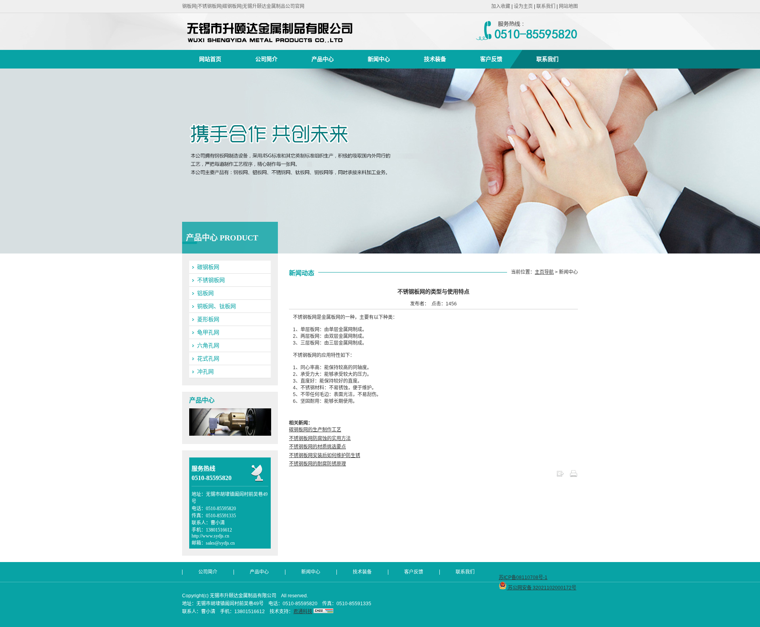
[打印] (573, 476)
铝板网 (205, 293)
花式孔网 (208, 358)
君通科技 (302, 611)
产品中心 (323, 59)
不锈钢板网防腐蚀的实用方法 (320, 438)
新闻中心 (379, 59)
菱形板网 (208, 319)
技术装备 (435, 59)
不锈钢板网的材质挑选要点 (317, 447)
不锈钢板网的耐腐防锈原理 (317, 464)
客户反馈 (491, 59)
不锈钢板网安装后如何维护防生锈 (324, 455)
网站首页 (210, 59)
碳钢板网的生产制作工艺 (315, 430)
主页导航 (544, 272)
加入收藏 (500, 6)
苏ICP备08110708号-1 (523, 577)
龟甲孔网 (208, 332)
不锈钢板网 (211, 280)
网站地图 (568, 6)
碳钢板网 (208, 267)
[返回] (560, 476)
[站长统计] (323, 611)
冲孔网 (205, 371)
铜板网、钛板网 (216, 306)
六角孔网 (208, 345)
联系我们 (545, 6)
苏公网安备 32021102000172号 (541, 588)
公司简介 (266, 59)
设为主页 (523, 6)
